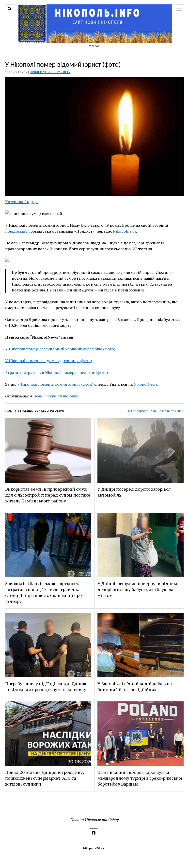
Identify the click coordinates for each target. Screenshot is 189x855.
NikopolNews (145, 384)
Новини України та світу (50, 72)
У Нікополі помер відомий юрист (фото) (55, 384)
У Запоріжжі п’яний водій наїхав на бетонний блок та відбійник (134, 686)
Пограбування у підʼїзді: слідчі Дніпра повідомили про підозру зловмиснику (45, 686)
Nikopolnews (124, 231)
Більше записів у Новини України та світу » (154, 411)
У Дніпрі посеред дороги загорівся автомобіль (134, 492)
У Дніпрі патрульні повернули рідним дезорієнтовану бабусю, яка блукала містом (137, 589)
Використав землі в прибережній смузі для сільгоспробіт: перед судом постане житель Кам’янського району (47, 495)
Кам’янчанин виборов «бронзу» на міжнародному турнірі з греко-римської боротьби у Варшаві (139, 778)
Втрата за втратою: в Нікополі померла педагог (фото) (56, 372)
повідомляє (16, 231)
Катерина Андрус (21, 201)
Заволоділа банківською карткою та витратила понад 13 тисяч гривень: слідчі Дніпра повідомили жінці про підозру (43, 592)
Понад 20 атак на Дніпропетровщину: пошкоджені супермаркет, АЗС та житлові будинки (44, 778)
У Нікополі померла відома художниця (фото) (48, 360)
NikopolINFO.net (94, 848)
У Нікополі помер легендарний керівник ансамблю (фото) (60, 349)
